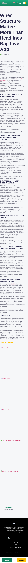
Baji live (13, 284)
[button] (24, 3)
